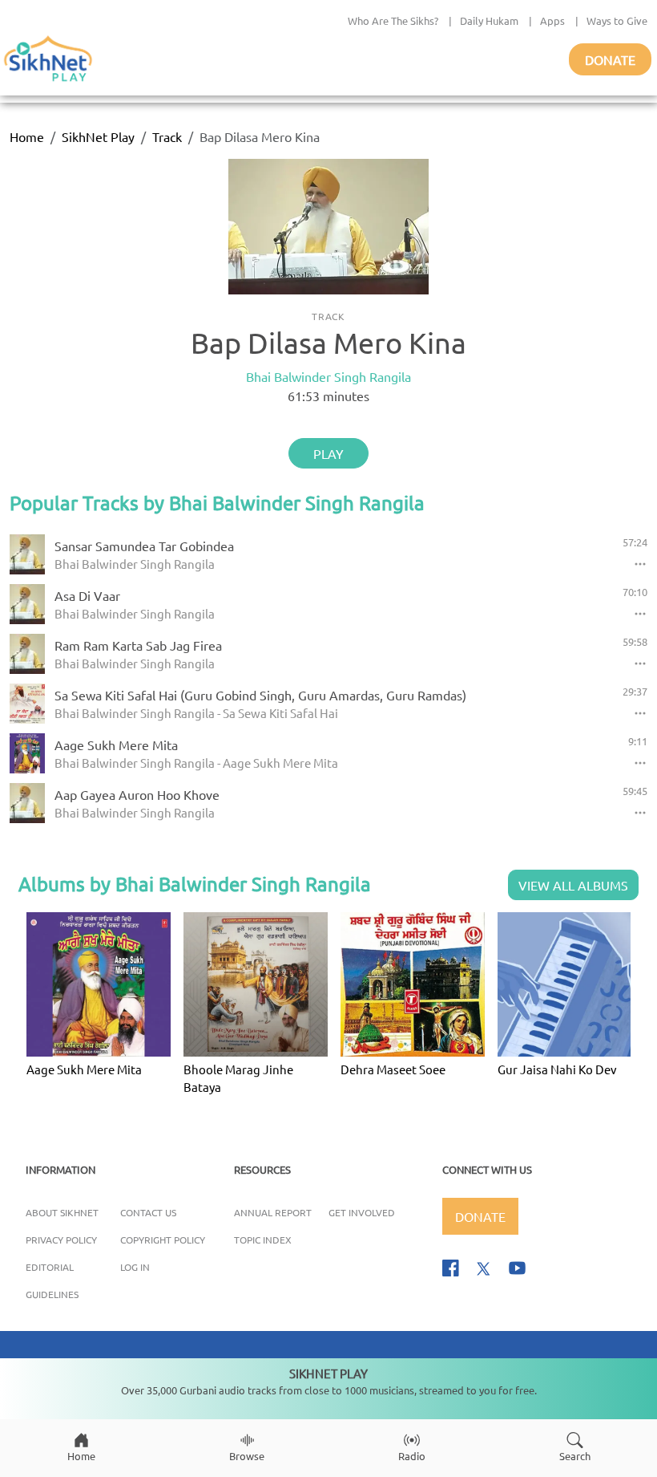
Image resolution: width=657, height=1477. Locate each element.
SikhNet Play (98, 136)
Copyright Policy (162, 1239)
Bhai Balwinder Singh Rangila (328, 376)
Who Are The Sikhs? (393, 20)
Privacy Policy (61, 1239)
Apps (552, 20)
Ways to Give (616, 20)
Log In (135, 1266)
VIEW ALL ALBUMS (573, 885)
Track (167, 136)
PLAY (328, 453)
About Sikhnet (62, 1212)
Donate (610, 59)
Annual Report (273, 1212)
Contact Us (148, 1212)
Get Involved (361, 1212)
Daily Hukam (489, 20)
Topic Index (263, 1239)
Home (27, 136)
